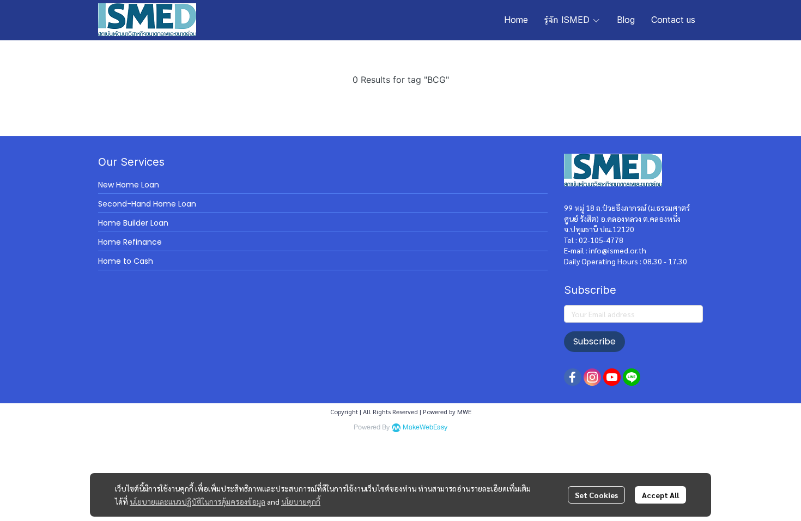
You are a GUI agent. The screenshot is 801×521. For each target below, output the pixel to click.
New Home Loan (128, 184)
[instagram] (592, 377)
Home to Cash (125, 261)
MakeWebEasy (425, 427)
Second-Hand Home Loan (147, 203)
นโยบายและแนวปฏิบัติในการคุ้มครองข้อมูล (197, 501)
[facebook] (572, 377)
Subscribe (594, 341)
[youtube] (612, 377)
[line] (631, 377)
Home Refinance (130, 242)
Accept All (660, 495)
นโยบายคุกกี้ (300, 501)
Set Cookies (596, 495)
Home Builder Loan (133, 222)
